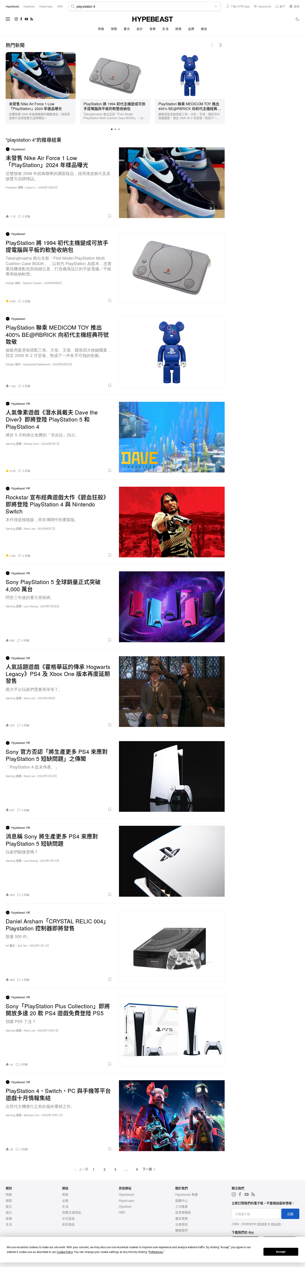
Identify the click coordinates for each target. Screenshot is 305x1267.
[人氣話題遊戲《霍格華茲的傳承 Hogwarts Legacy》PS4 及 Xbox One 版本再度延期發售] (172, 691)
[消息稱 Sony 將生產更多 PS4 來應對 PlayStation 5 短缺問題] (172, 861)
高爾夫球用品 (71, 1212)
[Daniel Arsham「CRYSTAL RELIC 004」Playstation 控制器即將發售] (172, 946)
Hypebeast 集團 (186, 1194)
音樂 (152, 28)
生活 (165, 28)
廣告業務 (181, 1218)
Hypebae (125, 1206)
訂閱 (290, 1214)
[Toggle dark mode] (297, 19)
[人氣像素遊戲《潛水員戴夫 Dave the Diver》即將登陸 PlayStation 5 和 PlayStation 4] (172, 437)
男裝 (65, 1194)
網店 (204, 28)
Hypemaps (126, 1200)
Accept (281, 1251)
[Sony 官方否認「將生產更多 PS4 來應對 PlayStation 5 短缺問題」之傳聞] (172, 776)
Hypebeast (126, 1194)
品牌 (191, 28)
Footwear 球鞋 (14, 187)
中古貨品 (68, 1218)
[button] (111, 129)
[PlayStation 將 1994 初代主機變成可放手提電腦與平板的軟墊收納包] (115, 75)
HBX (122, 1212)
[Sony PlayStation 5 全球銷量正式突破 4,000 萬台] (172, 606)
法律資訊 (181, 1224)
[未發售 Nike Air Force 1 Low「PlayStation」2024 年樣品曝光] (41, 75)
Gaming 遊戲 (13, 443)
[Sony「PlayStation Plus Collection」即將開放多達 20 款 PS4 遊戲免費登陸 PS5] (172, 1030)
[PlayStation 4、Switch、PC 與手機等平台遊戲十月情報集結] (172, 1115)
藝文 (127, 28)
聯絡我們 (181, 1230)
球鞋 (114, 28)
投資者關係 (183, 1212)
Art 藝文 (10, 945)
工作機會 (181, 1206)
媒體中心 (181, 1200)
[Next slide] (220, 45)
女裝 (65, 1200)
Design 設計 (13, 283)
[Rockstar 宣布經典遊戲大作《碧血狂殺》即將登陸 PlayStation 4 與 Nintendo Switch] (172, 522)
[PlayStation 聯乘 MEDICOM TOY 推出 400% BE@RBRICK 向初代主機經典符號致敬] (190, 75)
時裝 (101, 28)
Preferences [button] (156, 1252)
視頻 (178, 28)
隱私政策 (276, 1224)
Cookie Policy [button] (65, 1252)
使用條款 (262, 1224)
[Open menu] (8, 19)
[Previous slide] (211, 45)
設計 (140, 28)
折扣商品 (68, 1224)
